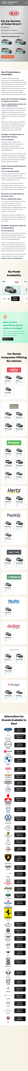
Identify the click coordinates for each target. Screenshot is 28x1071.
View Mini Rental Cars (20, 952)
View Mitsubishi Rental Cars (20, 799)
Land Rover (8, 898)
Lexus (8, 1013)
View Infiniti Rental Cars (20, 827)
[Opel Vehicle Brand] (8, 1002)
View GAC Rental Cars (20, 849)
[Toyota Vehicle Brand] (8, 751)
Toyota (8, 753)
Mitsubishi (8, 805)
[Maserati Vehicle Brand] (8, 923)
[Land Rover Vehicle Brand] (8, 895)
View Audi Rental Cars (20, 783)
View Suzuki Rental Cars (20, 902)
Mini (8, 955)
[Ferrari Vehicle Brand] (8, 912)
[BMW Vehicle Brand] (8, 759)
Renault (8, 977)
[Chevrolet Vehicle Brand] (8, 775)
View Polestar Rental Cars (20, 989)
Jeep (8, 891)
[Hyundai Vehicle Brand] (8, 788)
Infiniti (8, 830)
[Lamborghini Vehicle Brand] (8, 858)
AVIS (24, 104)
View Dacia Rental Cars (20, 982)
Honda (8, 884)
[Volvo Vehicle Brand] (8, 944)
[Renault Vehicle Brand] (8, 972)
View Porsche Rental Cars (19, 834)
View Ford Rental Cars (20, 730)
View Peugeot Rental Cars (20, 841)
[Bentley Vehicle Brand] (8, 937)
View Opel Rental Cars (20, 1003)
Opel (8, 1006)
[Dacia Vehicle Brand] (8, 981)
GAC (8, 851)
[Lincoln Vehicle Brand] (8, 995)
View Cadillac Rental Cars (20, 867)
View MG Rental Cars (20, 1018)
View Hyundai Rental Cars (20, 789)
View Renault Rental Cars (20, 972)
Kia (8, 772)
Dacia (8, 984)
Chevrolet (8, 779)
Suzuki (8, 905)
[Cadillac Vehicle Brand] (8, 867)
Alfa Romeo (8, 933)
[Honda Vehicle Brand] (8, 881)
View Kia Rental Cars (7, 56)
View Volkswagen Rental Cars (20, 818)
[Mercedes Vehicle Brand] (8, 735)
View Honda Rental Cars (20, 881)
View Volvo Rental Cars (20, 945)
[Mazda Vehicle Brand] (8, 808)
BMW (8, 764)
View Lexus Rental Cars (20, 1010)
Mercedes (8, 739)
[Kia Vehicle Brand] (8, 768)
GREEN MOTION (12, 104)
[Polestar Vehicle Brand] (8, 988)
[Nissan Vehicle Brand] (8, 744)
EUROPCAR (20, 104)
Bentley (8, 941)
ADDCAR (16, 171)
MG (8, 1022)
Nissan (8, 748)
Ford (8, 732)
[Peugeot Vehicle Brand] (8, 841)
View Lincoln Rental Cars (20, 996)
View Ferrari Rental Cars (20, 913)
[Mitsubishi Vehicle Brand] (8, 798)
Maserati (8, 926)
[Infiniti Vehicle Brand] (8, 827)
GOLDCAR (9, 106)
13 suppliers (14, 30)
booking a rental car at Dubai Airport (11, 258)
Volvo (8, 948)
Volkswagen (8, 823)
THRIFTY (3, 106)
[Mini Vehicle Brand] (8, 952)
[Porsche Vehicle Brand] (8, 834)
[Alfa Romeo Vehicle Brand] (8, 930)
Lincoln (8, 998)
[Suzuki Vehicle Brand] (8, 902)
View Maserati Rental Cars (20, 924)
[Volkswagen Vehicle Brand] (8, 818)
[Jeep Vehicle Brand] (8, 888)
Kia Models (7, 27)
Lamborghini (8, 863)
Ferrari (8, 920)
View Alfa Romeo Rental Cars (20, 931)
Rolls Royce (8, 966)
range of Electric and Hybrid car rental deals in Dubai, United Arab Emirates (13, 333)
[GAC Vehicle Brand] (8, 848)
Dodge (8, 876)
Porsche (8, 837)
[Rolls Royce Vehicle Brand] (8, 961)
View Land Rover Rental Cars (20, 895)
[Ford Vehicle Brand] (8, 729)
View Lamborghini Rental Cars (20, 858)
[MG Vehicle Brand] (8, 1018)
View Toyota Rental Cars (20, 752)
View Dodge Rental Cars (20, 874)
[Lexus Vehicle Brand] (8, 1009)
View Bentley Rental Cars (20, 938)
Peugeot (8, 844)
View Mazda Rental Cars (20, 809)
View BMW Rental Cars (20, 760)
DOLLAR (15, 106)
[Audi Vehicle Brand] (8, 782)
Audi (8, 784)
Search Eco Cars (8, 339)
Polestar (8, 991)
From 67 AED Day (15, 298)
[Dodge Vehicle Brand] (8, 873)
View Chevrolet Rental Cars (20, 776)
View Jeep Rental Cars (20, 889)
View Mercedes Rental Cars (20, 736)
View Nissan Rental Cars (20, 745)
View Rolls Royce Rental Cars (20, 961)
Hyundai (8, 791)
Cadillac (8, 869)
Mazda (8, 812)
